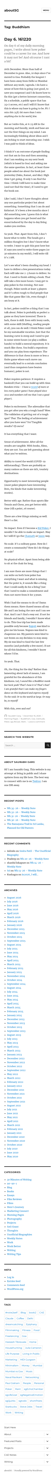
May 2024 (12, 999)
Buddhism (26, 719)
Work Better (14, 1246)
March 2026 (14, 917)
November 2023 (16, 1023)
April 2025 (13, 960)
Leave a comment (36, 722)
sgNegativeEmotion (31, 1395)
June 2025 (12, 952)
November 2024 (16, 976)
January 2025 (14, 972)
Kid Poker (43, 528)
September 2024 (16, 984)
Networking (32, 1377)
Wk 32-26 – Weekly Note (21, 812)
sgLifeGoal (15, 722)
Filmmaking (12, 1330)
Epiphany (31, 1324)
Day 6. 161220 (17, 39)
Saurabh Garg (14, 716)
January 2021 (14, 1133)
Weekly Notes (14, 1238)
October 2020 (14, 1144)
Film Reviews (14, 1199)
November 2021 (16, 1093)
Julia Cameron (33, 1348)
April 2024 (13, 1003)
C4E (41, 1312)
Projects (11, 1222)
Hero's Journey (15, 1207)
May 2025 (12, 956)
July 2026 (12, 901)
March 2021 (13, 1125)
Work (23, 722)
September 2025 (16, 940)
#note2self (11, 1312)
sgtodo (23, 1401)
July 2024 (12, 991)
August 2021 (14, 1105)
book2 (32, 1312)
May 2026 (12, 909)
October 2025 (14, 936)
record (34, 386)
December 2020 (16, 1136)
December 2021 (15, 1089)
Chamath (30, 536)
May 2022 (12, 1074)
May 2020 (12, 1156)
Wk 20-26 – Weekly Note (34, 858)
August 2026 (14, 897)
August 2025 (14, 944)
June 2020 (12, 1152)
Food (36, 1330)
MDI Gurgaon (27, 1359)
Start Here (10, 1427)
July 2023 (12, 1038)
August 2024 (14, 987)
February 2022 (15, 1082)
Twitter (36, 781)
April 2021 (12, 1121)
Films (10, 1203)
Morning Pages (11, 719)
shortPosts (36, 1401)
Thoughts (12, 1230)
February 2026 (15, 921)
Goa (33, 719)
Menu (46, 10)
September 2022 (16, 1070)
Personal (39, 1383)
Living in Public (31, 1353)
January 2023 (14, 1054)
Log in (10, 1277)
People (27, 1383)
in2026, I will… (30, 874)
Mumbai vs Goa (14, 1371)
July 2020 (12, 1148)
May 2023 (12, 1042)
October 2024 (14, 980)
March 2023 (13, 1050)
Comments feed (16, 1285)
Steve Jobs (26, 1406)
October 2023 (14, 1027)
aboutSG (11, 10)
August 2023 (14, 1034)
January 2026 (14, 925)
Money (25, 1365)
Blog (9, 1187)
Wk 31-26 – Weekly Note (21, 816)
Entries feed (13, 1281)
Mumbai (37, 1365)
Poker (7, 722)
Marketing (11, 1359)
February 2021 (15, 1129)
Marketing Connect (18, 1211)
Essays (10, 1195)
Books (10, 1191)
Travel (39, 1406)
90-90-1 (12, 1183)
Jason (41, 536)
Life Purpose (12, 1353)
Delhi (30, 1318)
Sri (8, 870)
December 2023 (15, 1019)
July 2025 (12, 948)
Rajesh (32, 626)
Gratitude (40, 719)
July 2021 (12, 1109)
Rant (18, 1389)
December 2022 (16, 1058)
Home (32, 1342)
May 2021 (12, 1117)
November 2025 (16, 933)
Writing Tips (14, 1254)
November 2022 (16, 1062)
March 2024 (13, 1007)
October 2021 (14, 1097)
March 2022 (13, 1078)
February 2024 (15, 1011)
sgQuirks (10, 1401)
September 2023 (16, 1031)
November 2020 (16, 1140)
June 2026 (12, 905)
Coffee (20, 1318)
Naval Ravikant (13, 1377)
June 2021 (12, 1113)
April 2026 (13, 913)
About (7, 1434)
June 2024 (12, 995)
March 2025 (13, 964)
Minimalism (11, 1365)
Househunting (13, 1348)
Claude (9, 1318)
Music (29, 1371)
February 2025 (15, 968)
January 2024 (14, 1015)
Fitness (26, 1330)
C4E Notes (10, 1455)
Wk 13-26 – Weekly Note (28, 870)
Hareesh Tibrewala (15, 1342)
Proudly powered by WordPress (28, 1470)
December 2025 (16, 929)
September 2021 (16, 1101)
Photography (14, 1218)
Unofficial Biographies (19, 1234)
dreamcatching (14, 1324)
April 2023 (12, 1046)
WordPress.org (15, 1289)
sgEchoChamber (33, 1389)
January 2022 (14, 1085)
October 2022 (14, 1066)
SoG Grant (13, 1226)
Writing (11, 1250)
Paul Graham (12, 1383)
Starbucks (11, 1406)
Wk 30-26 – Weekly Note (21, 820)
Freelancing (12, 1336)
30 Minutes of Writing (19, 1179)
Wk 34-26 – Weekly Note (21, 808)
